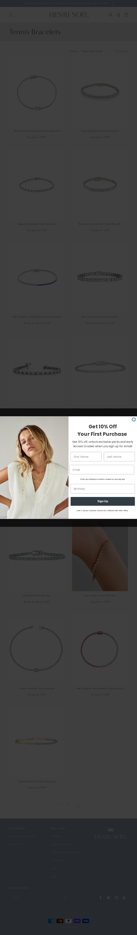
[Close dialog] (134, 419)
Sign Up (102, 501)
